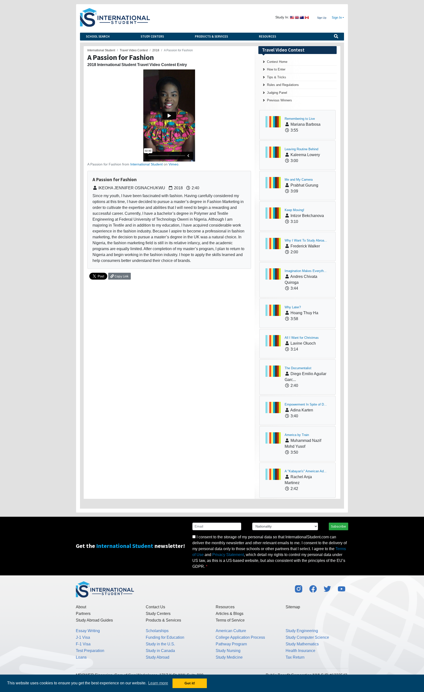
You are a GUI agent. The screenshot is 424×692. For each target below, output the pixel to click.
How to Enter (276, 69)
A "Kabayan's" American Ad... (306, 471)
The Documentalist (298, 368)
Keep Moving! (294, 210)
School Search (98, 36)
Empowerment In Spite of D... (306, 404)
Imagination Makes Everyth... (306, 271)
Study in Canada (160, 651)
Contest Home (277, 62)
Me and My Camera (299, 179)
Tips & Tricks (276, 77)
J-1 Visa (83, 637)
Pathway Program (231, 644)
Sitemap (293, 607)
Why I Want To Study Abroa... (306, 240)
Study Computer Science (307, 637)
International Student (146, 164)
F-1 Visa (83, 644)
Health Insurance (300, 651)
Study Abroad (157, 657)
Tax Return (295, 657)
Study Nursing (228, 651)
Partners (83, 613)
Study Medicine (229, 657)
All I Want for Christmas (302, 337)
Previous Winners (279, 100)
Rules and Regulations (283, 85)
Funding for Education (165, 637)
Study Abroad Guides (94, 620)
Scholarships (157, 631)
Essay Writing (88, 631)
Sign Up (321, 17)
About (81, 607)
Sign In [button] (337, 17)
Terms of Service (230, 620)
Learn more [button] (158, 683)
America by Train (297, 435)
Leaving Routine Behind (301, 149)
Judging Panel (277, 93)
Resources (267, 36)
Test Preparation (90, 651)
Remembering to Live (300, 119)
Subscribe (338, 526)
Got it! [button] (190, 683)
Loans (81, 657)
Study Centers (152, 36)
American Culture (231, 631)
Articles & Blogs (229, 613)
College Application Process (240, 637)
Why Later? (293, 307)
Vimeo (173, 164)
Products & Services (211, 36)
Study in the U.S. (160, 644)
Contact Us (155, 607)
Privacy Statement (228, 555)
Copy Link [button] (121, 276)
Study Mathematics (302, 644)
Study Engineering (302, 631)
